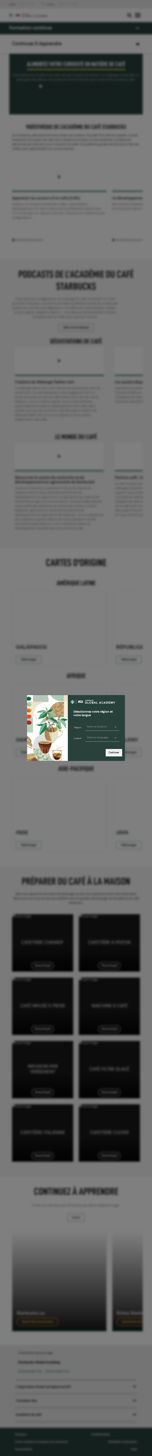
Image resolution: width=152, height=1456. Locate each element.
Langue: (78, 738)
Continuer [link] (114, 753)
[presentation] (102, 738)
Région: (78, 728)
